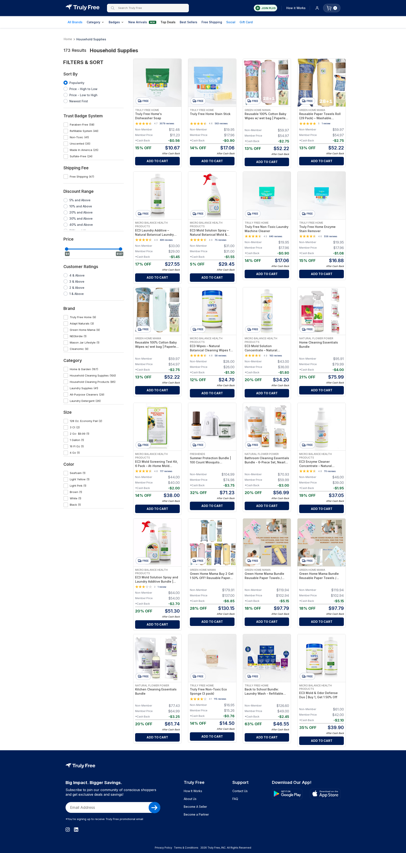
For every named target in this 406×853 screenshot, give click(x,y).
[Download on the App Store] (325, 794)
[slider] (66, 249)
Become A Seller (195, 806)
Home (68, 39)
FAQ (235, 799)
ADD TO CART (157, 161)
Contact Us (240, 791)
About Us (190, 799)
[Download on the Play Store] (287, 794)
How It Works (193, 791)
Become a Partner (196, 814)
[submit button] (154, 807)
